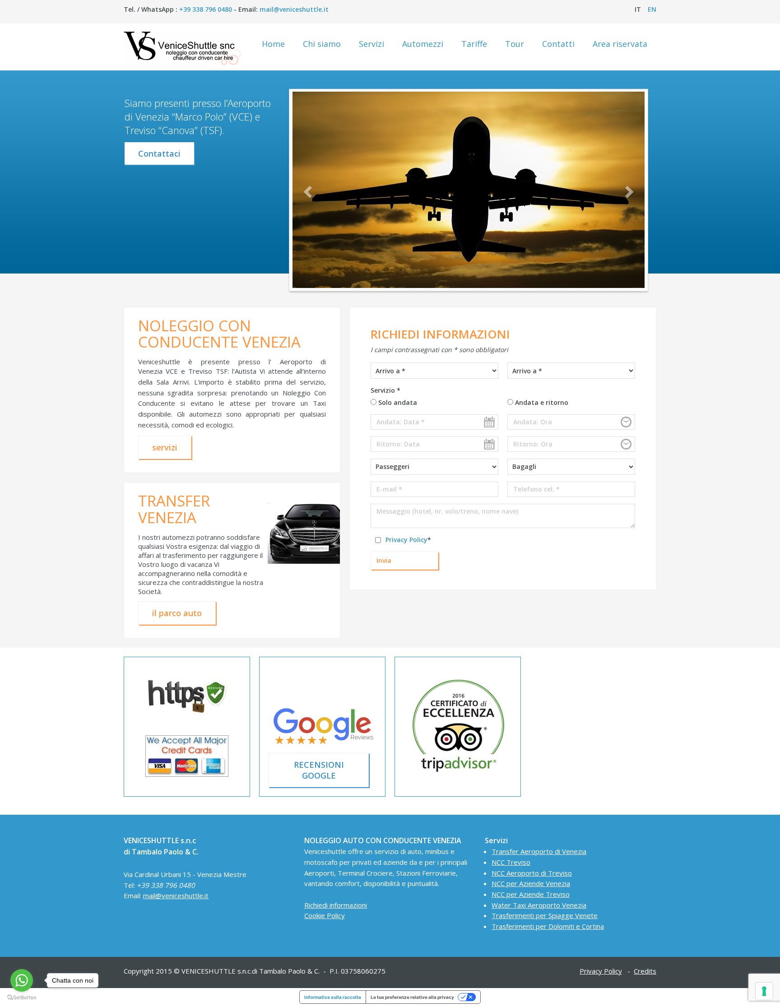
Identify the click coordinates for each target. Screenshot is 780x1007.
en (652, 9)
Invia (383, 560)
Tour (514, 43)
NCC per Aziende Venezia (531, 883)
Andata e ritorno (540, 402)
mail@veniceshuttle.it (294, 9)
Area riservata (620, 43)
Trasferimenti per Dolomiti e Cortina (548, 926)
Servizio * (385, 390)
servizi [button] (164, 447)
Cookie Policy (324, 915)
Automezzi (422, 43)
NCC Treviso (511, 862)
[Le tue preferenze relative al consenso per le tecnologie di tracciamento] (764, 991)
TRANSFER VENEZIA (174, 509)
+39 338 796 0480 (205, 9)
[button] (309, 191)
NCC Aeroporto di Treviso (532, 872)
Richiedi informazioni (335, 905)
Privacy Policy (406, 539)
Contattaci (159, 153)
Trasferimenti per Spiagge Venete (545, 915)
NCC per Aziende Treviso (531, 894)
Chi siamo (322, 43)
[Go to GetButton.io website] (21, 998)
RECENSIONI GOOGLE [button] (319, 770)
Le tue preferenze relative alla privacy (412, 997)
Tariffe (474, 43)
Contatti (558, 43)
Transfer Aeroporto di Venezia (539, 851)
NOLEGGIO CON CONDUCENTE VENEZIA (219, 334)
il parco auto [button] (177, 613)
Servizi (371, 43)
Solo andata (396, 402)
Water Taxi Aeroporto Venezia (539, 905)
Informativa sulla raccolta (332, 997)
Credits (645, 970)
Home (273, 43)
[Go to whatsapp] (21, 980)
